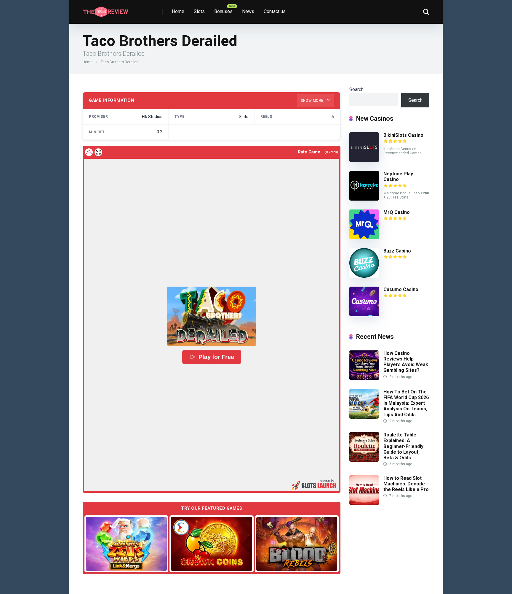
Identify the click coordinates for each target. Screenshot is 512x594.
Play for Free (216, 357)
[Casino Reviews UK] (106, 9)
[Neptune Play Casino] (364, 199)
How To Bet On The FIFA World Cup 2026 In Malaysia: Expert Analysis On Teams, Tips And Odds (406, 403)
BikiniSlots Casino (403, 135)
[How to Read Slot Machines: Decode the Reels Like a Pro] (364, 503)
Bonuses (223, 11)
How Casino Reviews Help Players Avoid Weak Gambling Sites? (405, 361)
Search (356, 89)
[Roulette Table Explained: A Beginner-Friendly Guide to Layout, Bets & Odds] (364, 460)
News (248, 11)
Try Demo (126, 544)
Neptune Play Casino (398, 176)
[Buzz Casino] (364, 276)
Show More (312, 101)
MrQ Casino (396, 212)
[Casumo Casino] (364, 314)
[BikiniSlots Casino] (364, 160)
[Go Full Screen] (98, 152)
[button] (211, 316)
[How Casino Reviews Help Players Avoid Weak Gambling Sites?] (364, 378)
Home (178, 11)
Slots (199, 11)
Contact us (275, 11)
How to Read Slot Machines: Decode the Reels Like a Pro (406, 483)
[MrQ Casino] (364, 237)
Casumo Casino (400, 289)
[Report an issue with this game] (89, 152)
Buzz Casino (397, 251)
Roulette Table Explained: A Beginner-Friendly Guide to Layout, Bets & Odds (403, 446)
